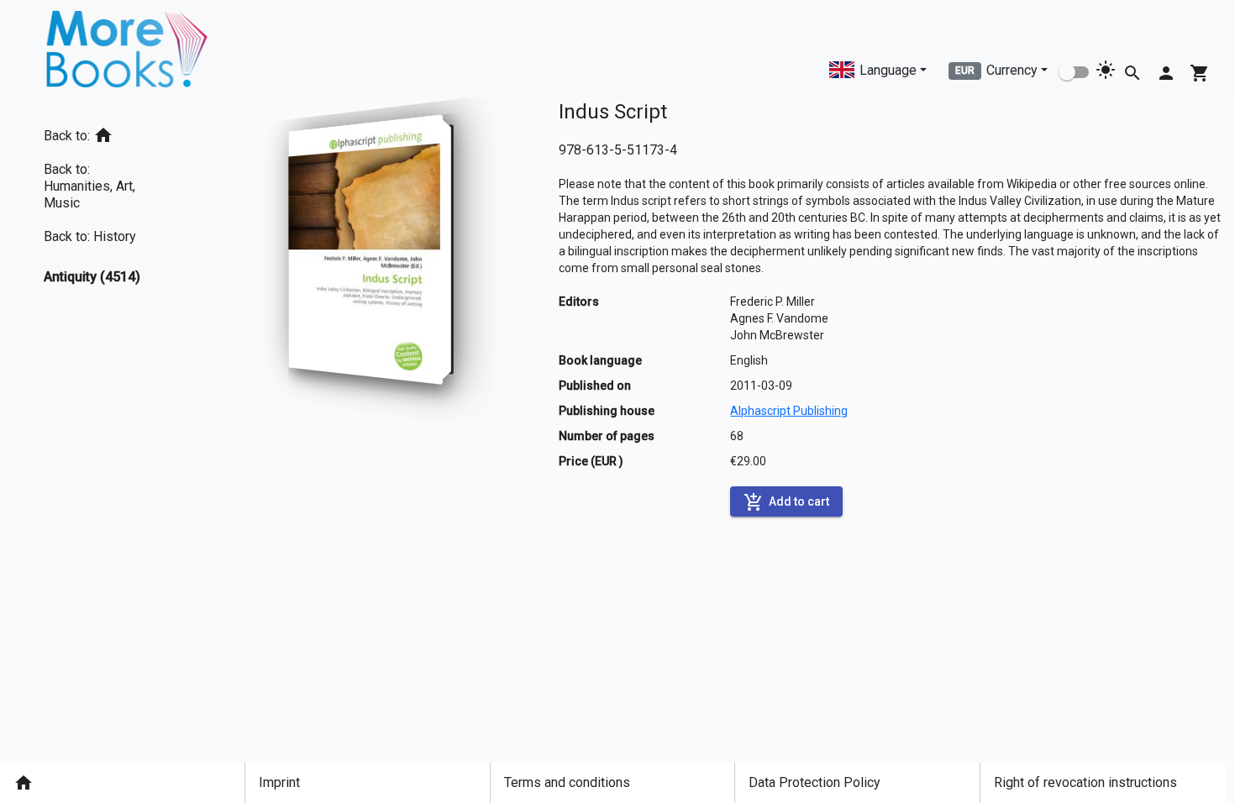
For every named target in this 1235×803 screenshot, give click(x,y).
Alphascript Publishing (789, 410)
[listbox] (103, 203)
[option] (103, 132)
